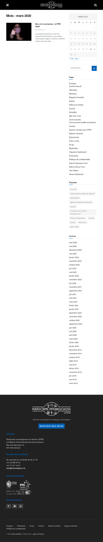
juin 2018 (72, 375)
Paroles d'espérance (77, 218)
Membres (73, 93)
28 (91, 49)
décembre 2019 (75, 350)
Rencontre (82, 222)
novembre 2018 (75, 372)
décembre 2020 (75, 313)
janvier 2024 (74, 257)
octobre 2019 (74, 357)
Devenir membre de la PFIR (80, 130)
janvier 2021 (74, 309)
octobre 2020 (74, 320)
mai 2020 (72, 331)
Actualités (73, 112)
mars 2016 (73, 383)
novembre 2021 (75, 287)
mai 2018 (72, 379)
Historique (73, 90)
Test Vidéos (73, 170)
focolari (73, 207)
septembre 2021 (75, 290)
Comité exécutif (75, 86)
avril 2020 (73, 335)
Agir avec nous (75, 116)
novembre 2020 (75, 316)
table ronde (74, 227)
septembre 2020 (75, 324)
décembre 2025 (75, 250)
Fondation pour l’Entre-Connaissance (78, 212)
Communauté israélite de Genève (82, 122)
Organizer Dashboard (77, 152)
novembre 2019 (75, 353)
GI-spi (71, 144)
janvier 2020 (74, 346)
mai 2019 (72, 364)
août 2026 (73, 242)
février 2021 (74, 305)
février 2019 (74, 368)
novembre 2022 (75, 279)
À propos (72, 83)
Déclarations (75, 198)
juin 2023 (72, 268)
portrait (91, 218)
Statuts (72, 101)
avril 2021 (73, 298)
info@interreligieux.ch (15, 468)
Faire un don (74, 141)
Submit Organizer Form (78, 163)
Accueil (72, 108)
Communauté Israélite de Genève (82, 194)
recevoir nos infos (51, 426)
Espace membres (76, 133)
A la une (73, 189)
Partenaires (73, 155)
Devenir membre (54, 526)
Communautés (75, 119)
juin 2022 (72, 283)
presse (72, 222)
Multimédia (73, 148)
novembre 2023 (75, 261)
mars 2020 (73, 338)
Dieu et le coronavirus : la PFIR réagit (48, 25)
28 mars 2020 (41, 30)
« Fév (71, 58)
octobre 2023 (74, 264)
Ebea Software (17, 534)
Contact (72, 126)
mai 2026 (72, 246)
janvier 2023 (74, 276)
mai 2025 (72, 253)
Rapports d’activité (76, 97)
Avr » (77, 58)
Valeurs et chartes (76, 104)
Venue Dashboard (76, 174)
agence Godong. (38, 534)
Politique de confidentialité (79, 159)
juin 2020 (72, 327)
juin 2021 (72, 294)
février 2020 (74, 342)
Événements (74, 137)
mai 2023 (72, 272)
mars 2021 (73, 301)
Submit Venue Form (77, 167)
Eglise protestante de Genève (81, 202)
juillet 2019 (73, 361)
